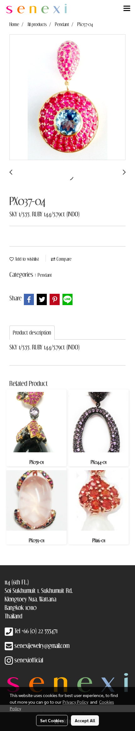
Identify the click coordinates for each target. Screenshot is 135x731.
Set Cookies (52, 720)
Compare (63, 258)
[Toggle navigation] (127, 9)
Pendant (45, 274)
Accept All (85, 720)
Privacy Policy (75, 702)
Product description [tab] (32, 333)
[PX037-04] (67, 97)
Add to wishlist (26, 258)
